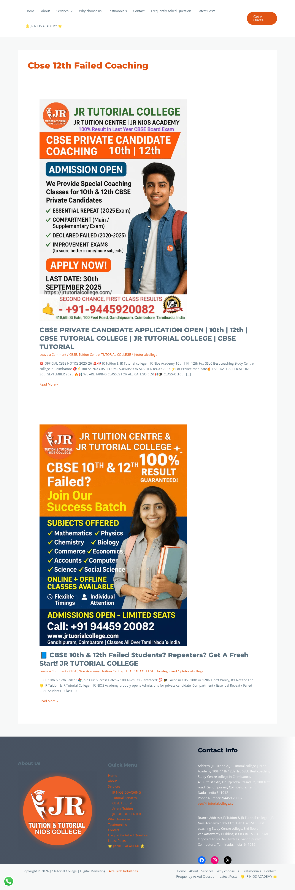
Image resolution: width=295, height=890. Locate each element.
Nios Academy (89, 671)
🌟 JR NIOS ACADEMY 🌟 (43, 26)
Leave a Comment (53, 354)
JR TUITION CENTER (126, 814)
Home (30, 11)
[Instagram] (215, 860)
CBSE (73, 354)
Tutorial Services (124, 798)
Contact (138, 11)
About (45, 11)
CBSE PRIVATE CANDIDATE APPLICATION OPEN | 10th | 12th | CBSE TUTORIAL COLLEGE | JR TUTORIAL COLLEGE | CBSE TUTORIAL (143, 338)
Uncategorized (166, 671)
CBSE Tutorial (122, 803)
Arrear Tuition (122, 808)
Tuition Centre (89, 354)
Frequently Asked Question (171, 11)
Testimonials (117, 11)
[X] (228, 860)
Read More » (49, 384)
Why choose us (90, 11)
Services (62, 11)
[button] (70, 11)
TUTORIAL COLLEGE (116, 354)
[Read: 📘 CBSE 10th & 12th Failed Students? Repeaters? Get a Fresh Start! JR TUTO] (113, 535)
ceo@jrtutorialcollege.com (217, 803)
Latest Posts (206, 11)
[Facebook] (202, 860)
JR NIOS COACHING (126, 792)
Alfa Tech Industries (123, 871)
